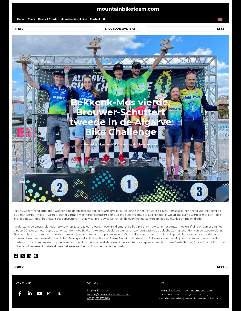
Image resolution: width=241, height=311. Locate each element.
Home (21, 19)
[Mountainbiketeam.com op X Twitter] (59, 293)
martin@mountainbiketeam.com (108, 294)
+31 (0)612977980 (98, 298)
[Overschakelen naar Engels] (220, 18)
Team (31, 19)
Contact (95, 19)
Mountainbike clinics (74, 19)
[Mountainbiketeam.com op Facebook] (20, 293)
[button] (104, 19)
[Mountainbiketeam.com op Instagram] (49, 293)
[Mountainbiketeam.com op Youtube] (39, 293)
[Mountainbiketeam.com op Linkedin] (29, 293)
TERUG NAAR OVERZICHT (120, 28)
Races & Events (47, 19)
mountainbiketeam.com (128, 9)
